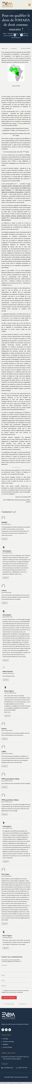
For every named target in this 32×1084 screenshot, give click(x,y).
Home (4, 33)
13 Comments (13, 48)
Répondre (4, 539)
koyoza (3, 729)
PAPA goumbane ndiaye (10, 800)
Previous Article (10, 1004)
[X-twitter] (6, 1029)
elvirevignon (7, 551)
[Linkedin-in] (9, 1029)
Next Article (22, 1004)
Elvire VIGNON (27, 48)
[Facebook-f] (2, 1029)
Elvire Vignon (9, 691)
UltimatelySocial (27, 1083)
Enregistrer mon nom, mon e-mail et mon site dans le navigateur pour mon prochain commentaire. (15, 991)
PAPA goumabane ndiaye (10, 779)
